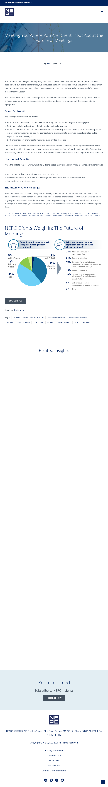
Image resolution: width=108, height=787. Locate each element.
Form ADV (54, 760)
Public (76, 322)
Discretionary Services (78, 318)
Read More (14, 425)
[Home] (54, 719)
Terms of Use (54, 755)
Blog (11, 412)
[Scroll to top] (103, 781)
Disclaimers (54, 765)
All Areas (16, 318)
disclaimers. (19, 310)
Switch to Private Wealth (17, 3)
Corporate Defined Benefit (33, 318)
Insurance (51, 322)
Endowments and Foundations (18, 322)
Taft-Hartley (87, 322)
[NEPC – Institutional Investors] (9, 12)
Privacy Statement (54, 750)
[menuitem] (54, 2)
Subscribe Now (54, 698)
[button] (102, 12)
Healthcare (38, 322)
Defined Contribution (56, 318)
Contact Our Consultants (54, 770)
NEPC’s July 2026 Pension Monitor (26, 497)
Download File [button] (15, 301)
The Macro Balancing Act (22, 421)
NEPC (49, 63)
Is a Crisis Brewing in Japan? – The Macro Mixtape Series (38, 573)
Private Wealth (64, 322)
